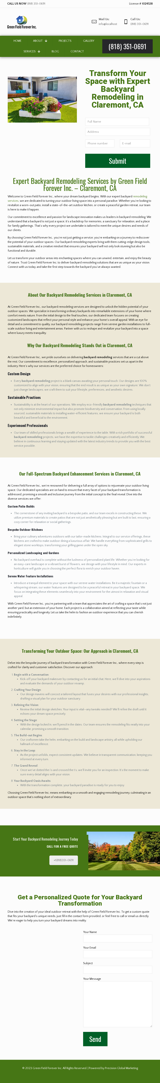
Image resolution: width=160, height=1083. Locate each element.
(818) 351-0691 (36, 3)
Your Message (92, 979)
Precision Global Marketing (121, 1068)
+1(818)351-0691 (64, 860)
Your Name (90, 932)
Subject (88, 963)
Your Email (89, 947)
